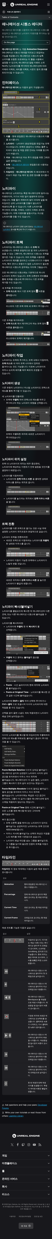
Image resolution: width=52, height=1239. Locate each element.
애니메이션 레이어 (20, 164)
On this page (9, 42)
